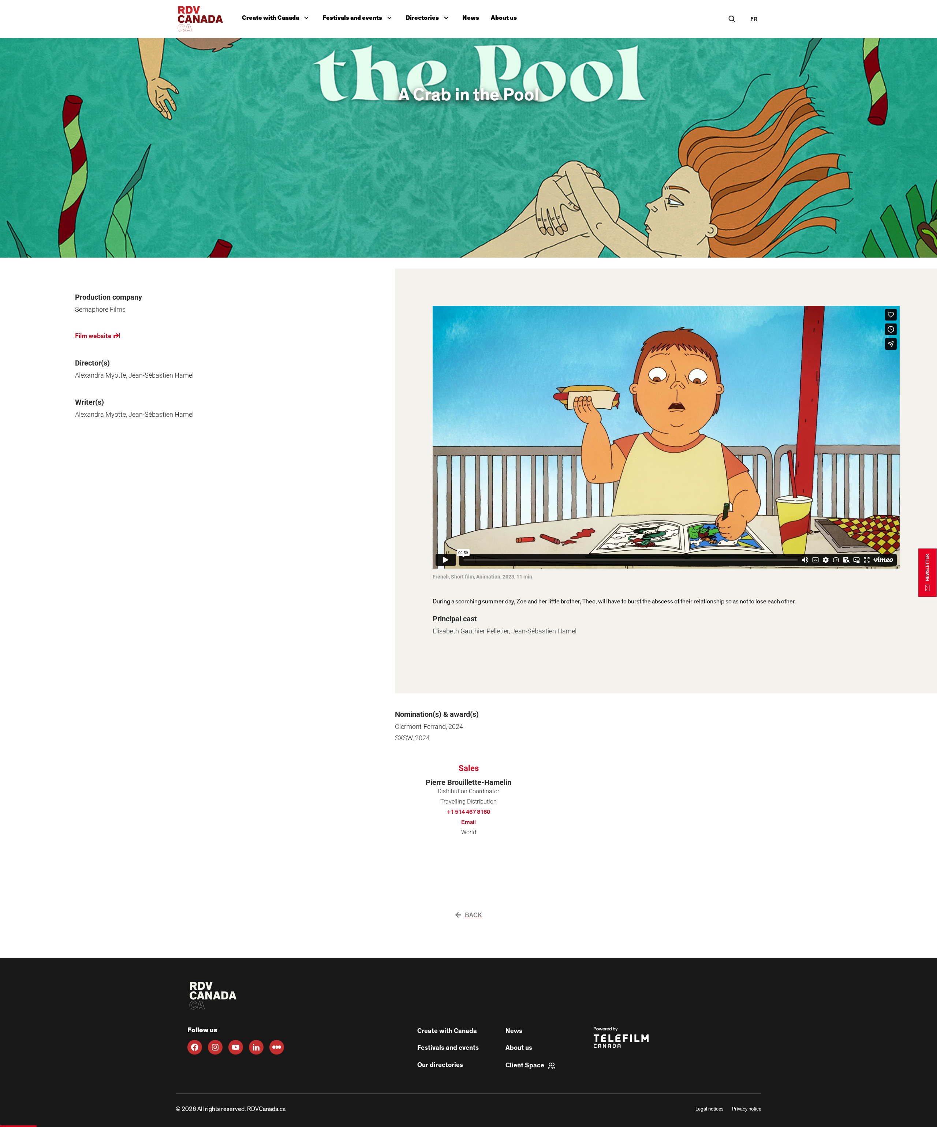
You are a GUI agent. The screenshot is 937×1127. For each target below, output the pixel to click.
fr (754, 19)
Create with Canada (277, 16)
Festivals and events (358, 16)
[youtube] (235, 1047)
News (470, 18)
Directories (428, 16)
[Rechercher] (732, 19)
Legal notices (709, 1109)
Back (473, 915)
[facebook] (194, 1047)
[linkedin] (256, 1047)
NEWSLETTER (927, 567)
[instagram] (215, 1047)
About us (504, 18)
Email (468, 822)
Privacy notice (746, 1109)
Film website (97, 336)
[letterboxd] (276, 1047)
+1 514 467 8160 (468, 812)
